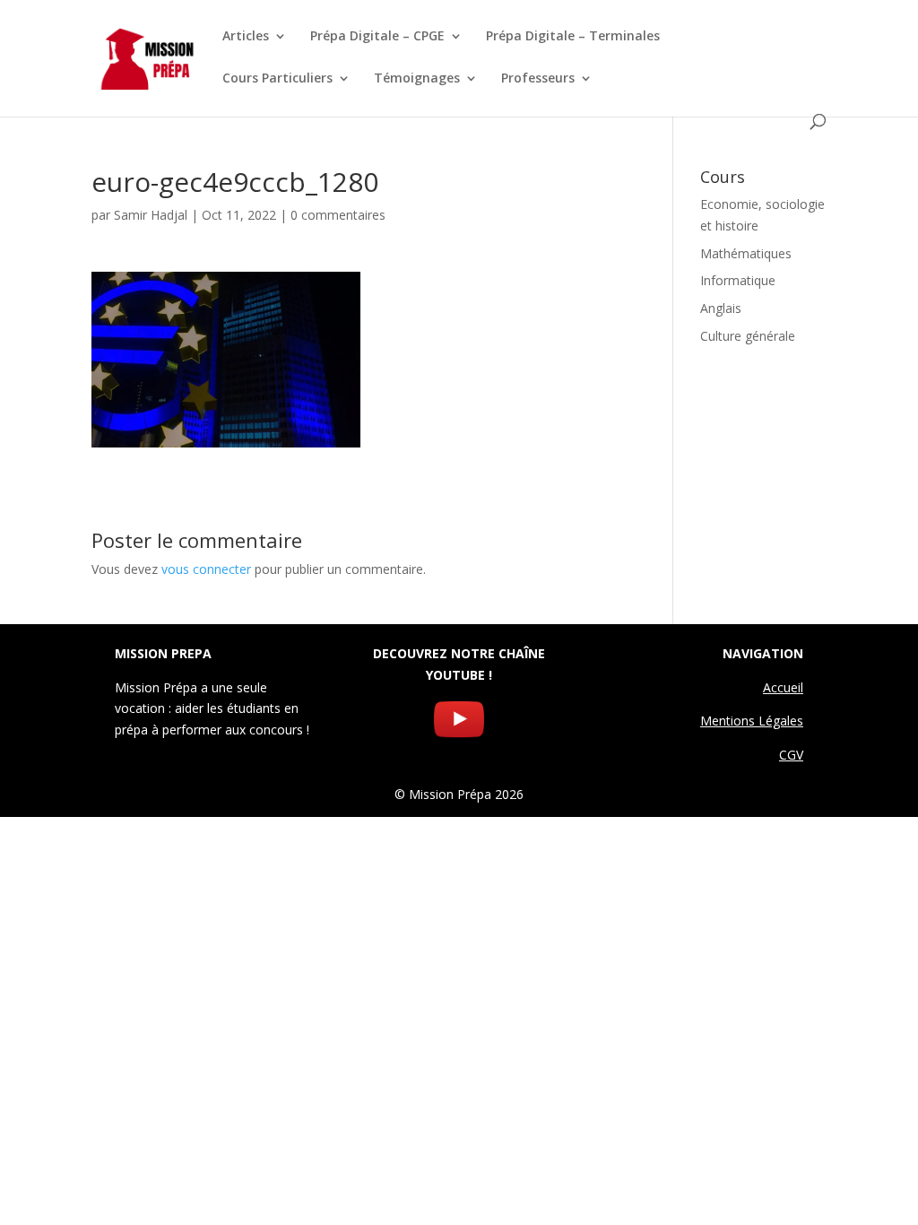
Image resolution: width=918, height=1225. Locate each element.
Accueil (783, 687)
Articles (245, 37)
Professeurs (538, 79)
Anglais (720, 308)
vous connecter (206, 569)
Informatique (737, 280)
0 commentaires (337, 214)
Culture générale (747, 335)
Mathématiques (746, 253)
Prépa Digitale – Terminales (573, 37)
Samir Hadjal (150, 214)
